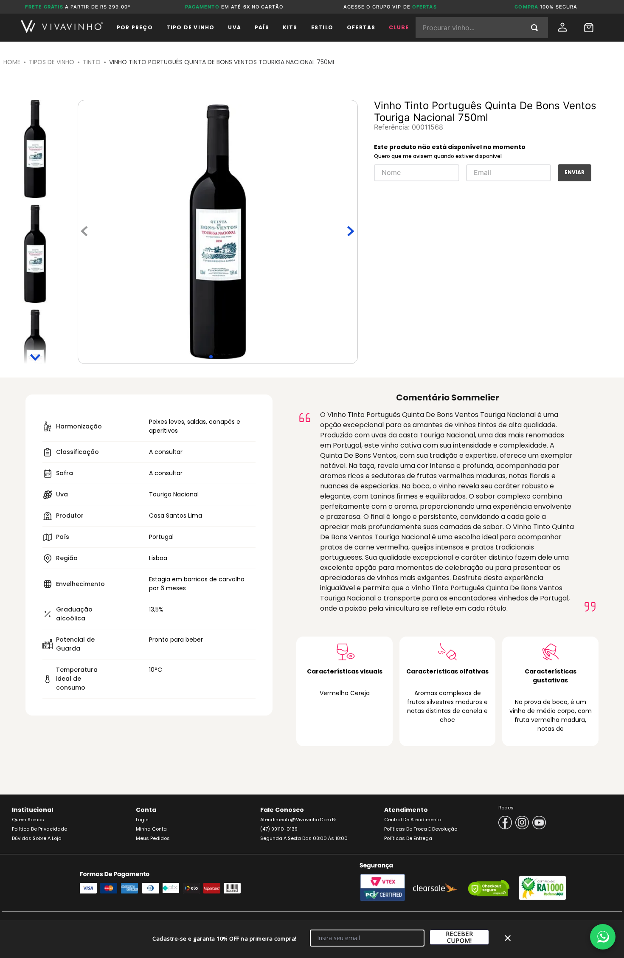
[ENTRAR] (563, 27)
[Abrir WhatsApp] (603, 937)
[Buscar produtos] (536, 27)
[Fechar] (508, 938)
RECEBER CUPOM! (459, 937)
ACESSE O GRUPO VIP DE (390, 7)
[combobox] (482, 27)
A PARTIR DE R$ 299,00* (78, 7)
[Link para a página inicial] (12, 62)
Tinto (92, 62)
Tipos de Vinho (51, 62)
